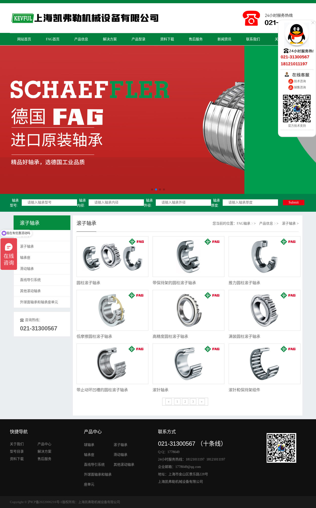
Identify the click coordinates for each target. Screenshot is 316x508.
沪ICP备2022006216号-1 (45, 502)
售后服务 (196, 39)
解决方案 (110, 39)
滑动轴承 (27, 269)
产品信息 (81, 39)
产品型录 (138, 39)
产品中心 (44, 444)
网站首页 (24, 39)
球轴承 (25, 235)
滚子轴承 (27, 246)
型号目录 (17, 451)
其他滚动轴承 (30, 291)
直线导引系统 (30, 280)
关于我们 (17, 444)
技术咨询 (299, 81)
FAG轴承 (243, 223)
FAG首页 (52, 39)
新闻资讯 (224, 39)
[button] (152, 189)
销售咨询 (299, 87)
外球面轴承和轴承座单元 (39, 302)
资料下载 (167, 39)
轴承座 (25, 257)
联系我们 (253, 39)
